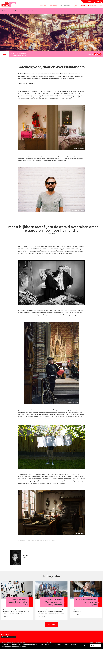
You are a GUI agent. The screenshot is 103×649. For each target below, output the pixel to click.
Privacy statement (20, 642)
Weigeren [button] (86, 645)
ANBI (13, 642)
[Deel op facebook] (100, 54)
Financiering (53, 5)
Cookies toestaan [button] (95, 645)
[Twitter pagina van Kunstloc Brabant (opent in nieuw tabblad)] (50, 642)
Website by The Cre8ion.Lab (94, 642)
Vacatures (8, 642)
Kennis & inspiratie (65, 5)
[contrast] (94, 1)
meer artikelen (51, 624)
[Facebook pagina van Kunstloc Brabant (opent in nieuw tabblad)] (48, 642)
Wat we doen (43, 5)
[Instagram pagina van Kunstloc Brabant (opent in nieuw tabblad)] (53, 642)
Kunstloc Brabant (9, 4)
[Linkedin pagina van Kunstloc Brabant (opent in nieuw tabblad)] (55, 642)
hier (55, 540)
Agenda (76, 5)
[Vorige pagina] (4, 54)
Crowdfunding (19, 53)
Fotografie (25, 53)
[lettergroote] (98, 1)
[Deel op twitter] (98, 54)
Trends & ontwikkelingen (88, 5)
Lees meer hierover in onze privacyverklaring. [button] (14, 646)
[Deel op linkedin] (95, 54)
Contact (3, 642)
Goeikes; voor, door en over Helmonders (23, 11)
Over (100, 5)
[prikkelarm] (101, 1)
